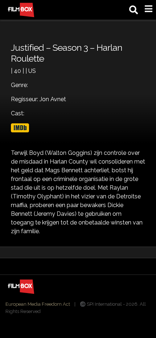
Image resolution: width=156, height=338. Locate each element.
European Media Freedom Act (37, 304)
